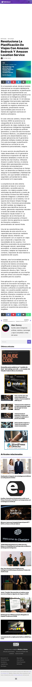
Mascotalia (19, 658)
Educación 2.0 (4, 658)
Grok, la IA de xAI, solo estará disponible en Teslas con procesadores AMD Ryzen (22, 398)
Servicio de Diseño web (22, 651)
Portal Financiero (21, 662)
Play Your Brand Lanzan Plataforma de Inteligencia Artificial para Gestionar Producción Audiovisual (15, 570)
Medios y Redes (23, 649)
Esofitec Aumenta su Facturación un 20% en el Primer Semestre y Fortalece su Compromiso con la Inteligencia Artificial (16, 500)
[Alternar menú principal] (29, 2)
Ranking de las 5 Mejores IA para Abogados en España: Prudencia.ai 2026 (15, 615)
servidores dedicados (18, 675)
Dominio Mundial (5, 660)
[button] (16, 678)
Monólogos (3, 666)
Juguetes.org (4, 664)
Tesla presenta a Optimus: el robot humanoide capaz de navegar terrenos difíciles (22, 407)
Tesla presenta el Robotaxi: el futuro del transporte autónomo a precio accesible (21, 416)
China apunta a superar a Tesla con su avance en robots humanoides (22, 424)
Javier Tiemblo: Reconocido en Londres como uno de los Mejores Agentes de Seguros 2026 (15, 593)
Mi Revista (19, 664)
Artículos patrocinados (9, 651)
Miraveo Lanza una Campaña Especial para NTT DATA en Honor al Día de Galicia (15, 523)
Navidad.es (4, 662)
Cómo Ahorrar (20, 660)
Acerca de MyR (19, 653)
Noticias (3, 38)
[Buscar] (29, 342)
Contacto (11, 653)
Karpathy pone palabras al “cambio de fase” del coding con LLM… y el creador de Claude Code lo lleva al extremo (15, 369)
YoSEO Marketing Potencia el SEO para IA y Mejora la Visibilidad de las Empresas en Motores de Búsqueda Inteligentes (16, 546)
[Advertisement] (16, 20)
